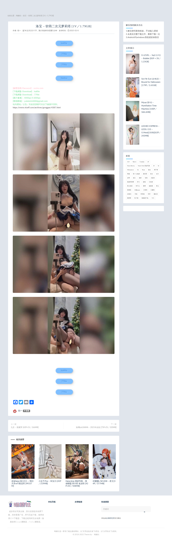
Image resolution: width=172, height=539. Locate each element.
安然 (146, 178)
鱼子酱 (136, 198)
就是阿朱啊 (130, 182)
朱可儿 (138, 186)
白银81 (129, 194)
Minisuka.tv (130, 170)
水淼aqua (137, 190)
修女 (149, 170)
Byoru (134, 161)
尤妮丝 (153, 178)
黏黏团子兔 (145, 198)
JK (154, 166)
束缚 (144, 186)
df (148, 161)
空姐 (136, 194)
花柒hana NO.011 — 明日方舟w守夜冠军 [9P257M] (22, 483)
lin (158, 166)
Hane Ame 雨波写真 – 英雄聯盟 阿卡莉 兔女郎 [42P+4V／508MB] (77, 483)
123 (128, 161)
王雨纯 (145, 190)
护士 (138, 182)
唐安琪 (145, 174)
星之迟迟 (129, 186)
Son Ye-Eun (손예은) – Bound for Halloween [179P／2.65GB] (151, 82)
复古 (151, 174)
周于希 (156, 170)
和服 (128, 174)
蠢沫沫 (156, 194)
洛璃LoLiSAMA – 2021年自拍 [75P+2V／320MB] (96, 427)
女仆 (157, 174)
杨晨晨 (151, 186)
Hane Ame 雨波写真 (144, 166)
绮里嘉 (143, 194)
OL (138, 170)
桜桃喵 (129, 190)
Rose (143, 170)
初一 (19, 31)
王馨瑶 (152, 190)
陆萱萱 (129, 198)
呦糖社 (18, 16)
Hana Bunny (131, 166)
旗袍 (144, 182)
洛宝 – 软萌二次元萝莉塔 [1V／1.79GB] (64, 26)
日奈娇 (151, 182)
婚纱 (140, 178)
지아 (153, 198)
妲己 (134, 178)
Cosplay (142, 161)
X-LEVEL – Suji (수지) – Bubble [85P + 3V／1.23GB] (151, 58)
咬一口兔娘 (136, 174)
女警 (128, 178)
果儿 (157, 186)
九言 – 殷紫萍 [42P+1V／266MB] (25, 427)
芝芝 (149, 194)
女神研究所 (110, 518)
